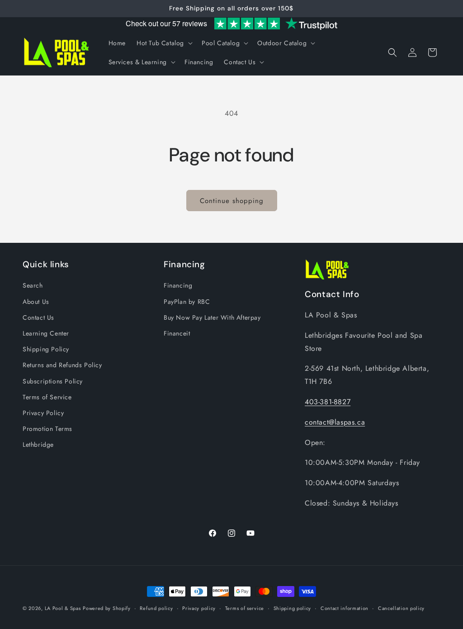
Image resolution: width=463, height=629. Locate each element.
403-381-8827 (327, 402)
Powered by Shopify (107, 608)
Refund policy (156, 608)
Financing (178, 285)
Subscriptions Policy (53, 381)
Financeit (177, 333)
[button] (163, 42)
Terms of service (244, 608)
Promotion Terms (47, 428)
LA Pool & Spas (63, 608)
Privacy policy (199, 608)
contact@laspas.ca (335, 422)
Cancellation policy (401, 608)
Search (33, 285)
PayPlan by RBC (187, 301)
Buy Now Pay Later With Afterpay (212, 317)
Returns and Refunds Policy (62, 364)
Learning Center (46, 333)
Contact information (345, 608)
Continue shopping (232, 201)
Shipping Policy (46, 349)
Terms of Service (47, 397)
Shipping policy (293, 608)
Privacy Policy (43, 412)
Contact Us (38, 317)
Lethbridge (38, 444)
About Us (36, 301)
